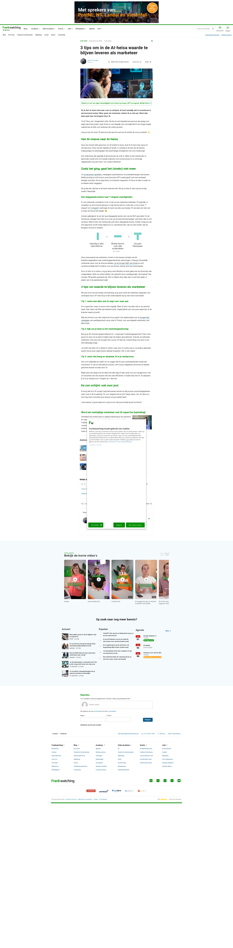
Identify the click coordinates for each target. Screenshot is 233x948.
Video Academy (48, 29)
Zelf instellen (95, 525)
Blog (25, 29)
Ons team (55, 763)
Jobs (69, 29)
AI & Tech (11, 35)
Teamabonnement (123, 770)
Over (99, 29)
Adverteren (55, 748)
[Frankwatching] (12, 28)
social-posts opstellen (93, 174)
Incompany (99, 763)
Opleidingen (99, 759)
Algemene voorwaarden (85, 799)
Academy (34, 29)
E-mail (109, 715)
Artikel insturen (226, 35)
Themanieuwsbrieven (212, 35)
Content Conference (146, 752)
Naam (82, 715)
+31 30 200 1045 (149, 733)
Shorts (53, 35)
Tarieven (162, 733)
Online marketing (86, 489)
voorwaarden (112, 711)
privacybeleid (97, 711)
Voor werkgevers (167, 759)
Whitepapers (80, 29)
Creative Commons (71, 799)
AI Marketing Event (146, 748)
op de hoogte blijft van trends (126, 263)
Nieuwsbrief (220, 30)
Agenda (92, 29)
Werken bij (55, 766)
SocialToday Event (146, 759)
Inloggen (227, 31)
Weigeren (119, 525)
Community (61, 35)
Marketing (38, 35)
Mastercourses (100, 752)
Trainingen (99, 756)
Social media (122, 763)
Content (164, 752)
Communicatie (166, 748)
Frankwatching (57, 745)
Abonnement (122, 766)
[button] (167, 554)
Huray (91, 62)
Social (46, 35)
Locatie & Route (101, 770)
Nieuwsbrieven (56, 756)
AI (82, 484)
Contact (54, 752)
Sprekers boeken (101, 766)
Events (60, 29)
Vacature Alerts (167, 766)
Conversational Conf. (146, 756)
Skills (119, 759)
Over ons (54, 759)
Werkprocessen (86, 493)
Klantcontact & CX (79, 756)
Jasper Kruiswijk (92, 60)
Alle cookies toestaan (135, 525)
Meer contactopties (174, 733)
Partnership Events (146, 763)
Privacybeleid (103, 799)
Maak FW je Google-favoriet (120, 62)
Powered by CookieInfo (95, 445)
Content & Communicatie (25, 35)
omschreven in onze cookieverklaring (119, 442)
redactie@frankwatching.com (129, 733)
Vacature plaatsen (167, 763)
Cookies (95, 799)
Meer (168, 631)
